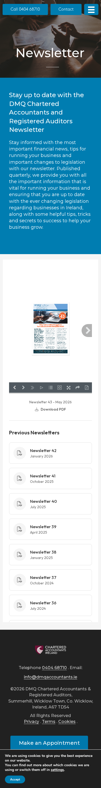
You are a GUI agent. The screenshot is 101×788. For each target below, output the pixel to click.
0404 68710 (54, 668)
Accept (15, 779)
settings (57, 770)
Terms (48, 722)
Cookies (67, 722)
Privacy (31, 722)
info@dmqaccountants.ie (50, 677)
